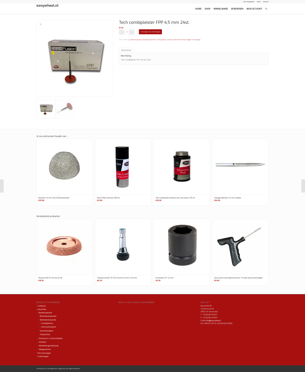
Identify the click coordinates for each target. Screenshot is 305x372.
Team (259, 2)
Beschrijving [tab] (126, 50)
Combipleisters (161, 40)
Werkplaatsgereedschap (48, 345)
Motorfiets (177, 40)
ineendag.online (52, 368)
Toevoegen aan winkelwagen (150, 32)
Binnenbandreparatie (48, 316)
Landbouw (170, 40)
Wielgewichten (45, 349)
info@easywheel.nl (213, 320)
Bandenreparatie (136, 40)
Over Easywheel (248, 2)
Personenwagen (186, 40)
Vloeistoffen (45, 334)
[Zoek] (266, 9)
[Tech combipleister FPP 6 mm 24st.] (303, 186)
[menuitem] (249, 1)
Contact (266, 2)
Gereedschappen (46, 331)
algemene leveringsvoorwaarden (69, 368)
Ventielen (42, 342)
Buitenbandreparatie (149, 40)
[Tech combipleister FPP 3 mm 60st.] (2, 186)
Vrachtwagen (196, 40)
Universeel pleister (48, 327)
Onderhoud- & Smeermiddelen (51, 338)
